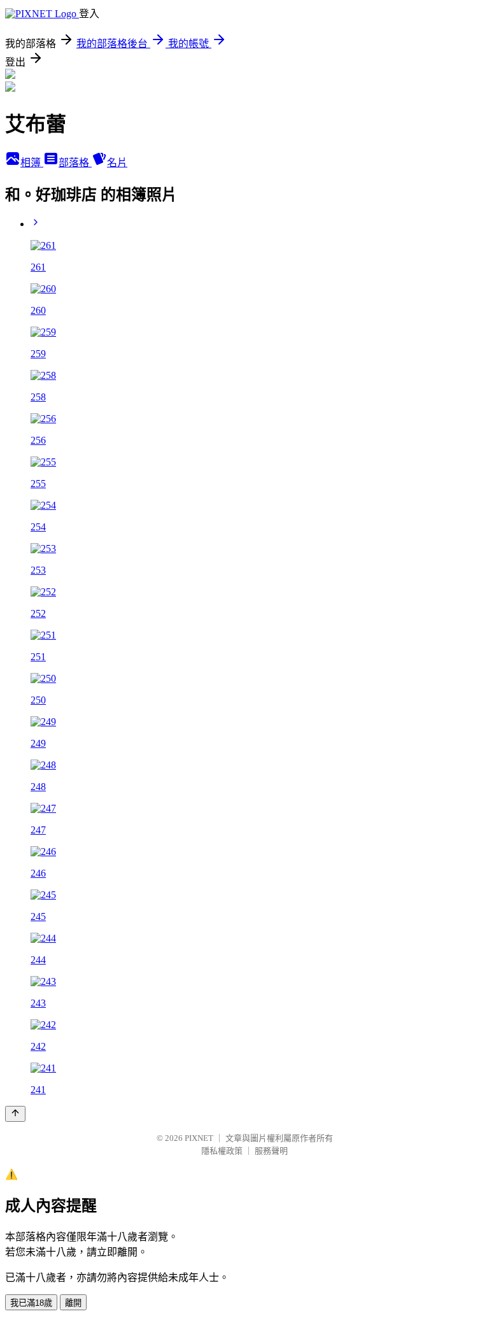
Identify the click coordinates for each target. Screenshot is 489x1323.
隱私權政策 (222, 1151)
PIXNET (199, 1138)
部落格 (75, 162)
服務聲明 (271, 1151)
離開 (73, 1303)
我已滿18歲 (31, 1303)
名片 (117, 162)
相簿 (31, 162)
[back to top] (15, 1114)
